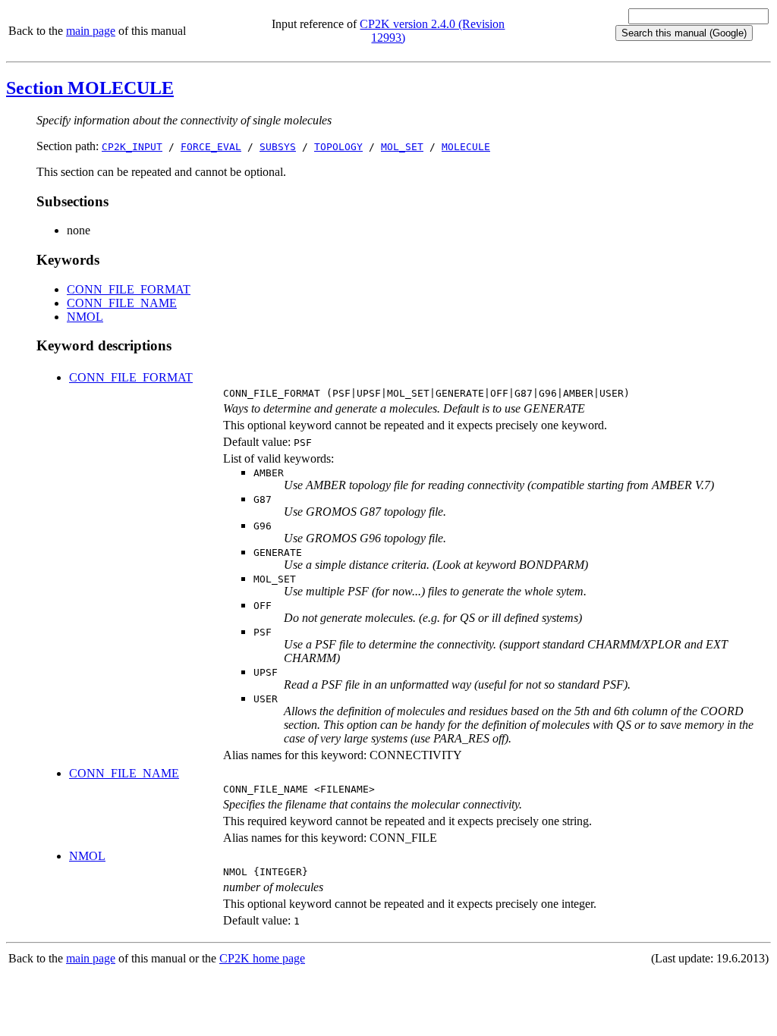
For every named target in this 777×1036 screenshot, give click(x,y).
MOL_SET (402, 146)
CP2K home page (262, 958)
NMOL (85, 316)
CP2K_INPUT (132, 146)
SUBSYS (278, 146)
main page (90, 30)
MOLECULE (466, 146)
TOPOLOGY (338, 146)
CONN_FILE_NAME (122, 303)
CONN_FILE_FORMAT (128, 289)
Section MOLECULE (90, 88)
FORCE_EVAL (211, 146)
